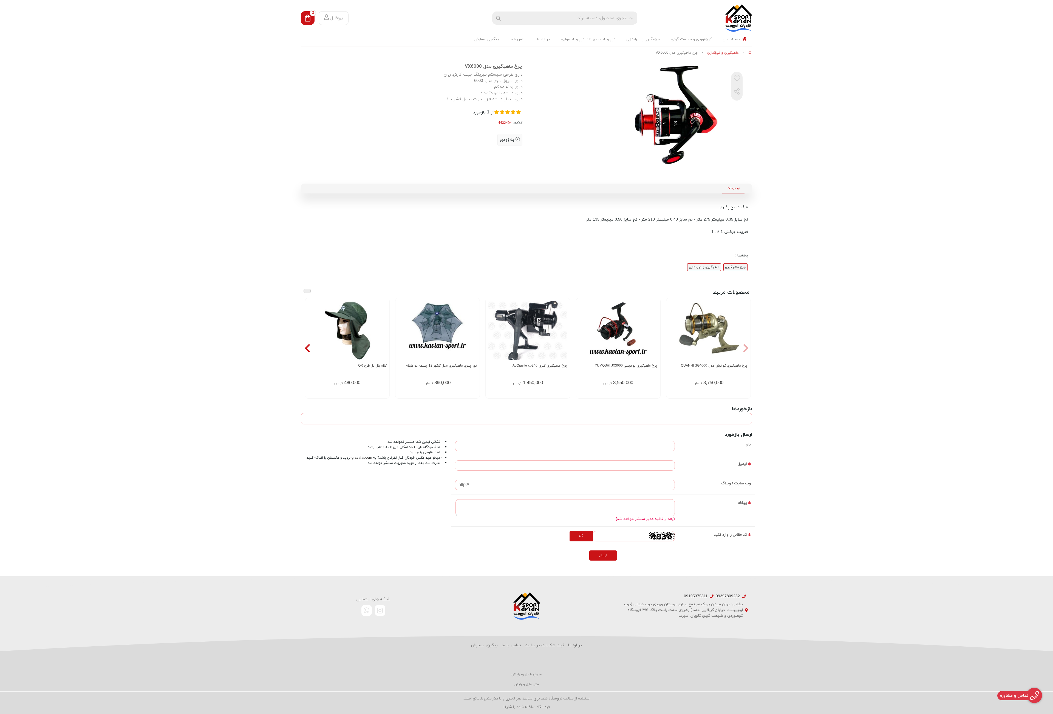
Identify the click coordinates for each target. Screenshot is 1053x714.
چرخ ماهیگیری (735, 267)
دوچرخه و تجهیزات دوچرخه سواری (588, 39)
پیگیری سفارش (486, 39)
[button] (745, 348)
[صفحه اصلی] (750, 52)
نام (748, 444)
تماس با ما (518, 39)
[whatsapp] (366, 610)
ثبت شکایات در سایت (544, 645)
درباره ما (543, 39)
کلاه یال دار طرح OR (372, 366)
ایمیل (742, 464)
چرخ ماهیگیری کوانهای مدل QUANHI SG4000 (714, 366)
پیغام (742, 502)
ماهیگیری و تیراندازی (643, 39)
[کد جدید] (581, 536)
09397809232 (728, 596)
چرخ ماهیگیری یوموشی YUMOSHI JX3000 (626, 366)
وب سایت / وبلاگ (736, 483)
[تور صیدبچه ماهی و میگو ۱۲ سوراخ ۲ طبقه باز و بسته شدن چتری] (437, 330)
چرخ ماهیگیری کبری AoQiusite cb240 (540, 366)
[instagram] (380, 610)
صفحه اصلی (732, 39)
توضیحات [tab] (733, 188)
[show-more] (382, 334)
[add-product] (743, 334)
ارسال (603, 555)
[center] (498, 18)
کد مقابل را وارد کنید (730, 534)
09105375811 (695, 596)
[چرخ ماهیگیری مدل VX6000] (526, 606)
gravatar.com (362, 457)
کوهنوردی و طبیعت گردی (691, 39)
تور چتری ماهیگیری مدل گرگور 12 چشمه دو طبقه (441, 366)
